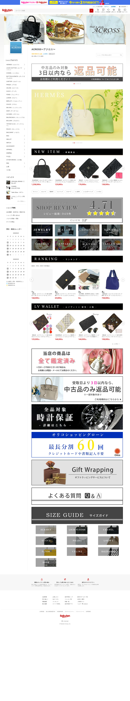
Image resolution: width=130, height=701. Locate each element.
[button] (123, 7)
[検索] (91, 11)
